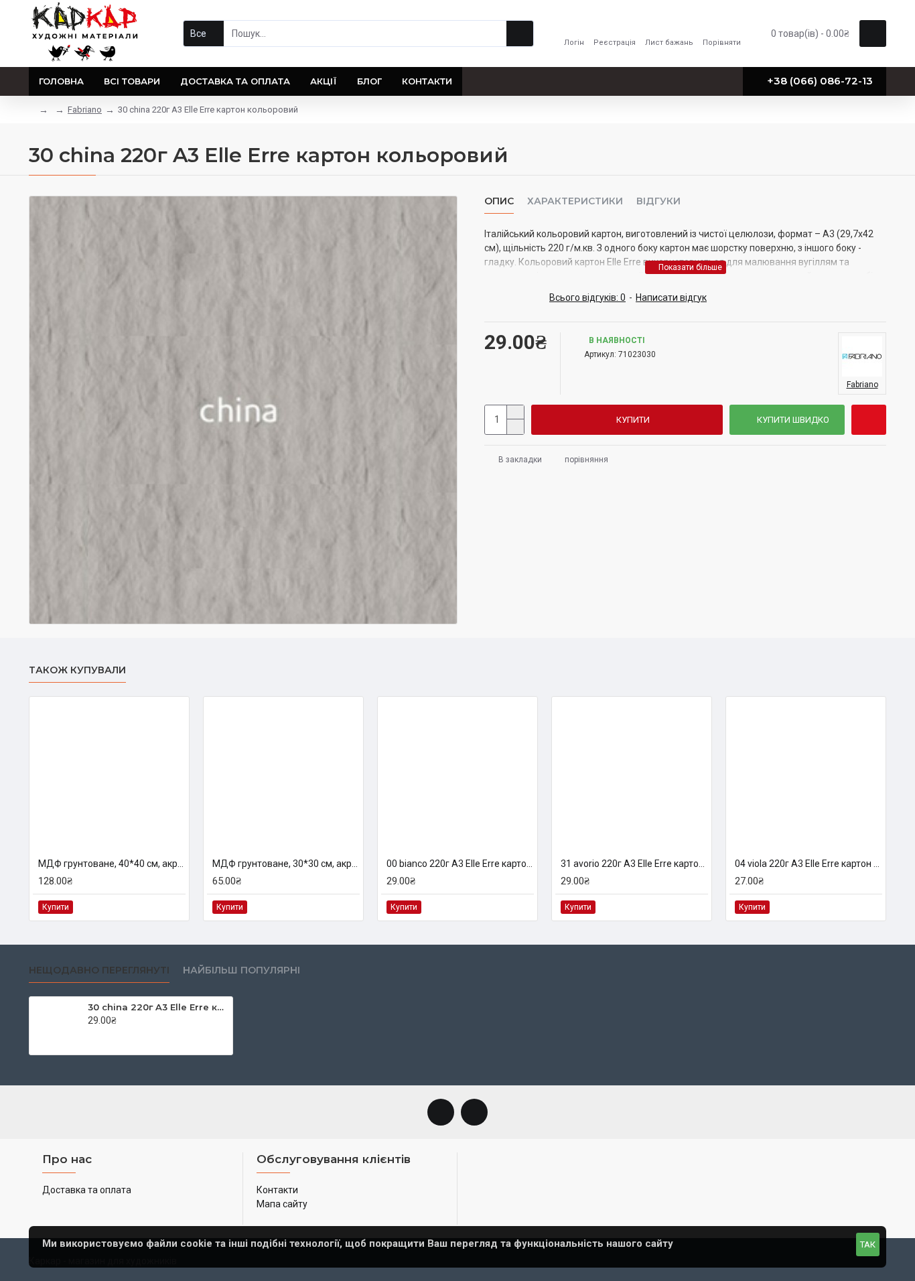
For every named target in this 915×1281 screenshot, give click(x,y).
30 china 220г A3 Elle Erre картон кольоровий (158, 1007)
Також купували (77, 670)
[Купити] (91, 1034)
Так (867, 1244)
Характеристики (575, 201)
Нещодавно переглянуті (99, 970)
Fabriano (85, 110)
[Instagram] (474, 1112)
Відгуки (658, 201)
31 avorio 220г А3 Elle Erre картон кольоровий (634, 863)
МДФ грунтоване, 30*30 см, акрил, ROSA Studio (286, 863)
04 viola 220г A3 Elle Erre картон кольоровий (808, 863)
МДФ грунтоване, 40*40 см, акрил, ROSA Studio (112, 863)
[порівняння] (174, 907)
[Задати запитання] (868, 420)
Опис (499, 201)
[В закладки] (159, 907)
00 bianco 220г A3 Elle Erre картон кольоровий (460, 863)
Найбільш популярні (241, 970)
